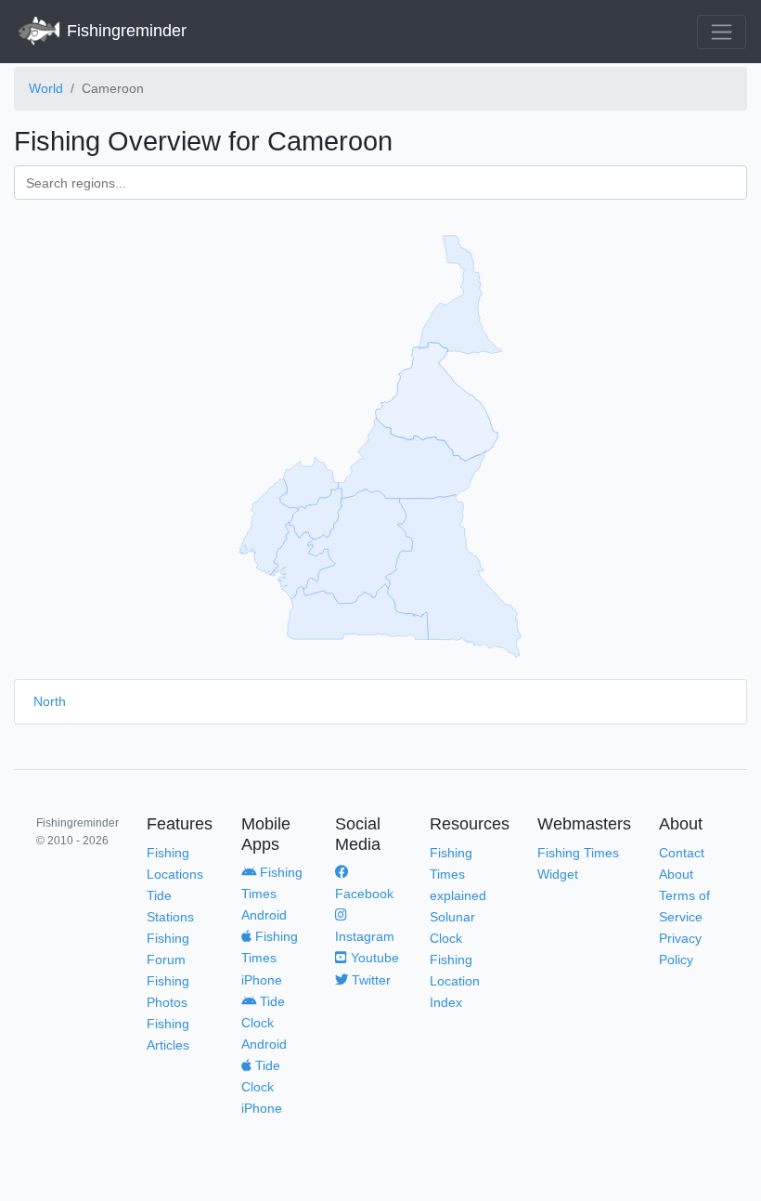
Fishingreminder (124, 30)
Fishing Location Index (455, 981)
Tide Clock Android (264, 1022)
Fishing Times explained (458, 874)
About (676, 874)
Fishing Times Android (272, 893)
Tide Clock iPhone (261, 1087)
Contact (681, 852)
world (46, 88)
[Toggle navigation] (721, 32)
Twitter (369, 980)
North (49, 701)
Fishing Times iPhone (269, 957)
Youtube (373, 957)
